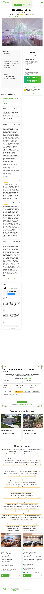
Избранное (27, 589)
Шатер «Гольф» (27, 429)
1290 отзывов (11, 555)
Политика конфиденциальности (16, 589)
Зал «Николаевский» (6, 547)
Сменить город (26, 4)
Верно (17, 4)
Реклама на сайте (14, 590)
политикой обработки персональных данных (25, 404)
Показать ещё (11, 278)
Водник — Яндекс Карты (11, 328)
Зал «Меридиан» (27, 547)
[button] (18, 440)
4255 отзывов (33, 555)
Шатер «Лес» (4, 429)
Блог (24, 589)
